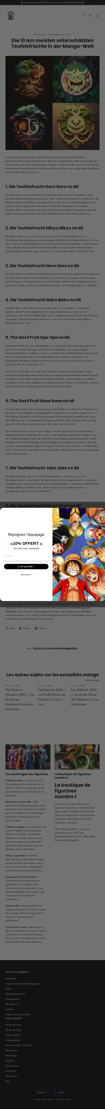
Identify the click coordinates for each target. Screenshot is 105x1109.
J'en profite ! (26, 566)
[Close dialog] (102, 511)
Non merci (26, 575)
